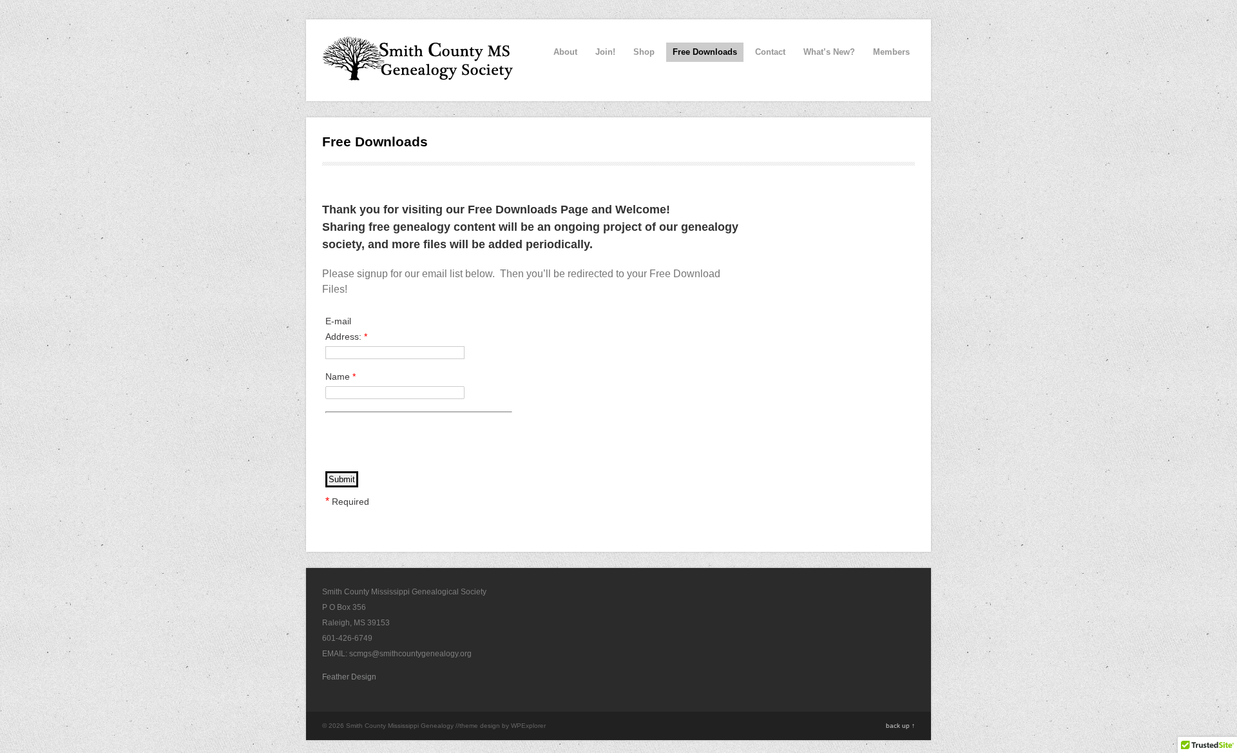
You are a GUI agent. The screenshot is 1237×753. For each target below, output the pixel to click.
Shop (644, 52)
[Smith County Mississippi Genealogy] (418, 73)
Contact (770, 52)
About (565, 52)
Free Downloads (705, 52)
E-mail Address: (346, 329)
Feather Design (349, 676)
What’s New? (829, 52)
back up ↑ (900, 725)
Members (891, 52)
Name (340, 376)
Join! (605, 52)
